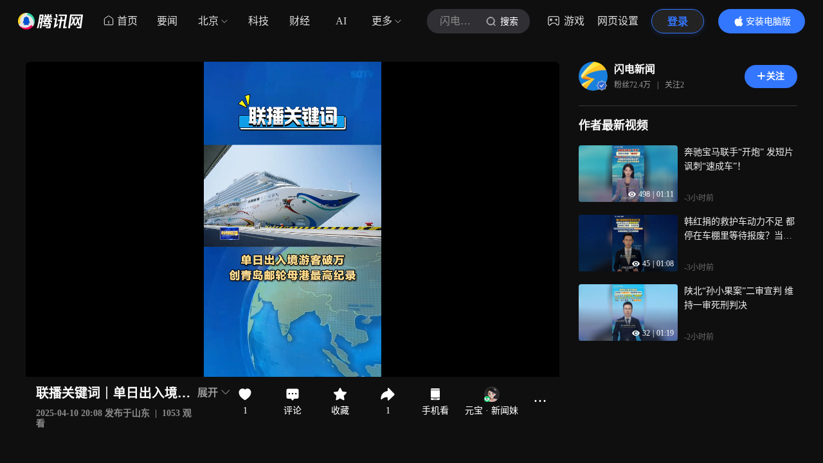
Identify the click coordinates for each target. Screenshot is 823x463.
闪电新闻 (634, 69)
